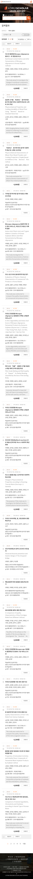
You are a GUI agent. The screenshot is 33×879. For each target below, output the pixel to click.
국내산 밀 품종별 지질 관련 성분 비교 (16, 682)
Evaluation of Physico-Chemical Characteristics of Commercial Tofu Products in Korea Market (16, 279)
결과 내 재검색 (9, 15)
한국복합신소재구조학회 (16, 569)
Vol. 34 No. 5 (21, 626)
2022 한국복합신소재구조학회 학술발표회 (17, 567)
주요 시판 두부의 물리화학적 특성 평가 (16, 274)
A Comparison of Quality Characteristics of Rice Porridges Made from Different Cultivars (16, 615)
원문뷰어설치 (24, 859)
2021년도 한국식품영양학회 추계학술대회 (17, 593)
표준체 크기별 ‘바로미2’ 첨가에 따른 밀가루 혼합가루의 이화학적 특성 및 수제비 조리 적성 (17, 102)
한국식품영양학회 (15, 77)
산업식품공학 (9, 122)
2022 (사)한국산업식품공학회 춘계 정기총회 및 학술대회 (17, 533)
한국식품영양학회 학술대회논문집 (14, 591)
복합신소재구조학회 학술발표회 (14, 565)
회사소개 (10, 857)
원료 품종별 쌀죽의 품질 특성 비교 (15, 610)
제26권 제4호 (18, 384)
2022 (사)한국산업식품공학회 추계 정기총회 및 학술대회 (17, 424)
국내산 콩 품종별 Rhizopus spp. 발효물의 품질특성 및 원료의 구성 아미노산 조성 (17, 651)
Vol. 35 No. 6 (21, 288)
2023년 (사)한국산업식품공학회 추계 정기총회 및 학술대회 (17, 206)
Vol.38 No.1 (21, 74)
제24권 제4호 (18, 771)
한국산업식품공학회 (10, 125)
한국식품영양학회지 (10, 74)
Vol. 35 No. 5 (21, 495)
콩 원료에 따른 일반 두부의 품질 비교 (16, 712)
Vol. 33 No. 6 (21, 726)
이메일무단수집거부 (12, 859)
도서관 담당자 (17, 861)
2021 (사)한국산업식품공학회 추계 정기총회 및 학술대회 (17, 666)
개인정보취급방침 (20, 857)
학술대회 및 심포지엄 (11, 202)
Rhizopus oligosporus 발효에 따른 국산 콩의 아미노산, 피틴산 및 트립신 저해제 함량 (17, 226)
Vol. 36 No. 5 (21, 249)
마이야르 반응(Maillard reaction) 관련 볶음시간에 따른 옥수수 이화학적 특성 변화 (17, 442)
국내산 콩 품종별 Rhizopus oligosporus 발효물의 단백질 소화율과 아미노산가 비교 (17, 410)
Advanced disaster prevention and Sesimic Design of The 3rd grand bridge (16, 556)
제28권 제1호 (18, 122)
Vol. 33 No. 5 (21, 817)
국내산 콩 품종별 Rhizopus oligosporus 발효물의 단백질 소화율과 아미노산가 (17, 316)
